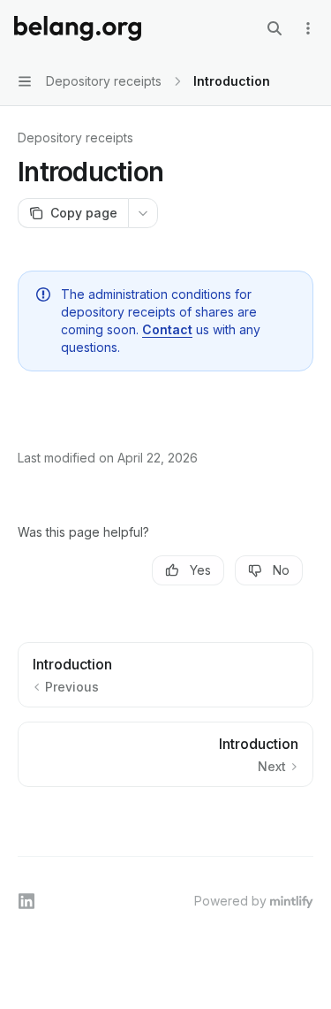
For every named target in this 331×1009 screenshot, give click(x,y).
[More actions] (308, 28)
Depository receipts (75, 137)
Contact (167, 329)
